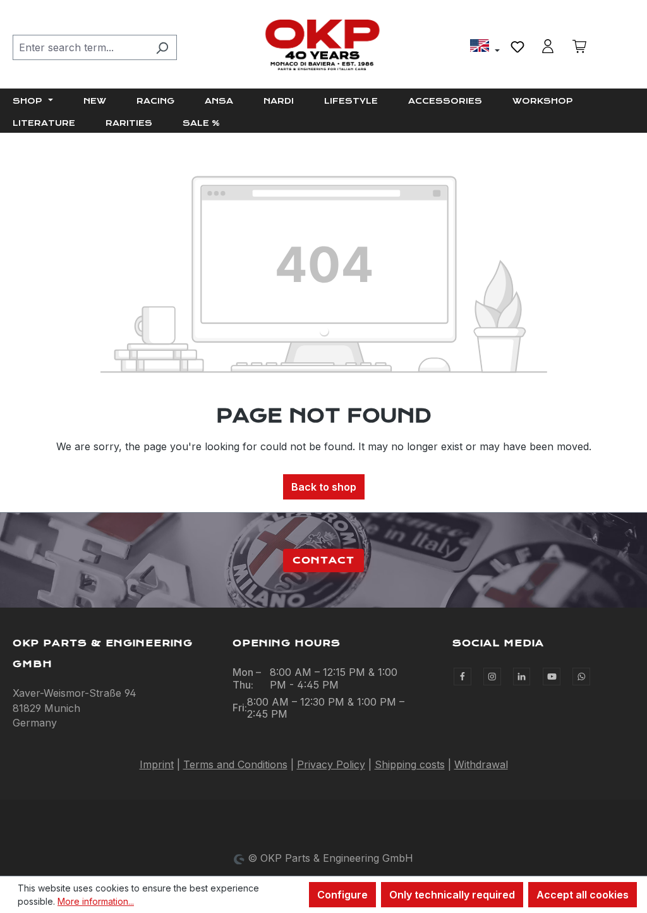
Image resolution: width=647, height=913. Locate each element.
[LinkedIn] (522, 676)
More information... (95, 901)
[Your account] (548, 46)
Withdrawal (481, 764)
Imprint (157, 764)
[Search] (162, 47)
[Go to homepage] (323, 45)
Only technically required (452, 894)
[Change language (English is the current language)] (485, 47)
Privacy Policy (331, 764)
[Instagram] (492, 676)
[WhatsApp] (581, 676)
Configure (342, 894)
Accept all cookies (582, 894)
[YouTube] (551, 676)
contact (323, 560)
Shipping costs (410, 764)
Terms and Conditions (235, 764)
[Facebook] (462, 676)
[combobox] (80, 47)
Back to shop (323, 487)
